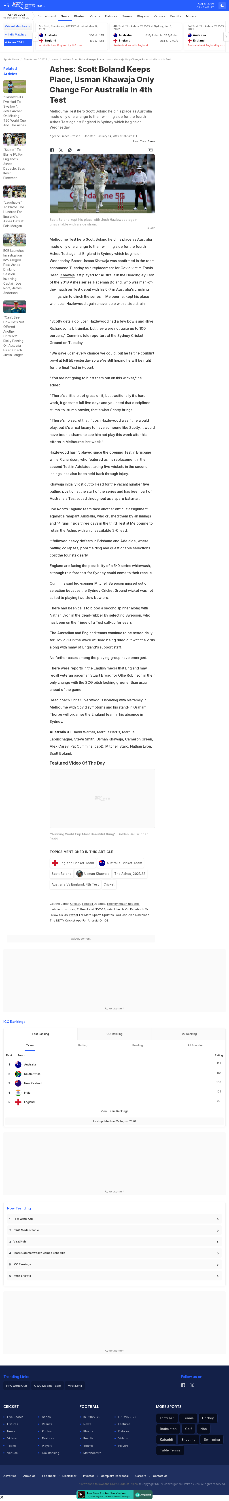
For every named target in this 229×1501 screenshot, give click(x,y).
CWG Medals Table (26, 1230)
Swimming (212, 1439)
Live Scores (15, 1417)
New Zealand (33, 1083)
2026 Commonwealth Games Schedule (39, 1253)
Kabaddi (166, 1439)
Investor (88, 1476)
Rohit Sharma (22, 1275)
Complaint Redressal (115, 1476)
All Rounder (195, 1045)
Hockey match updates (123, 903)
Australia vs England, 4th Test (75, 884)
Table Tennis (170, 1450)
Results (175, 16)
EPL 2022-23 (127, 1417)
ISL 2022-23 (91, 1417)
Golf (188, 1429)
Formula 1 (167, 1418)
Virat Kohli (20, 1241)
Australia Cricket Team (124, 863)
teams (127, 16)
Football (88, 903)
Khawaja (67, 275)
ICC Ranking (50, 1453)
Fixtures (111, 16)
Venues (159, 16)
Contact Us (160, 1476)
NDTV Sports (104, 909)
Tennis (188, 1418)
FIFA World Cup (23, 1218)
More (190, 16)
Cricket (109, 884)
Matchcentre (92, 1453)
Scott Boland (62, 874)
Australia (30, 1064)
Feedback (49, 1476)
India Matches (17, 34)
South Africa (32, 1074)
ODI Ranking (114, 1034)
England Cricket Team (77, 863)
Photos (79, 16)
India (27, 1092)
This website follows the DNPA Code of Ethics (107, 1484)
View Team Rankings (114, 1111)
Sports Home (11, 59)
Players (47, 1445)
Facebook (137, 909)
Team (30, 1045)
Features (48, 1438)
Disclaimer (69, 1476)
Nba (203, 1429)
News (65, 16)
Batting (82, 1045)
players (143, 16)
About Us (29, 1476)
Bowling (137, 1045)
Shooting (188, 1439)
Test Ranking (40, 1034)
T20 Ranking (188, 1034)
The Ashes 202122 (35, 59)
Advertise (10, 1476)
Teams (12, 1445)
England (29, 1102)
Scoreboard (47, 16)
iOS (106, 920)
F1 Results (84, 909)
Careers (140, 1476)
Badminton (168, 1429)
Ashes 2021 (16, 16)
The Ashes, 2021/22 (129, 874)
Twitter (73, 915)
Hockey (208, 1418)
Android (93, 920)
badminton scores (62, 909)
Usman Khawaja (97, 874)
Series (46, 1417)
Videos (95, 16)
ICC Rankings (22, 1264)
